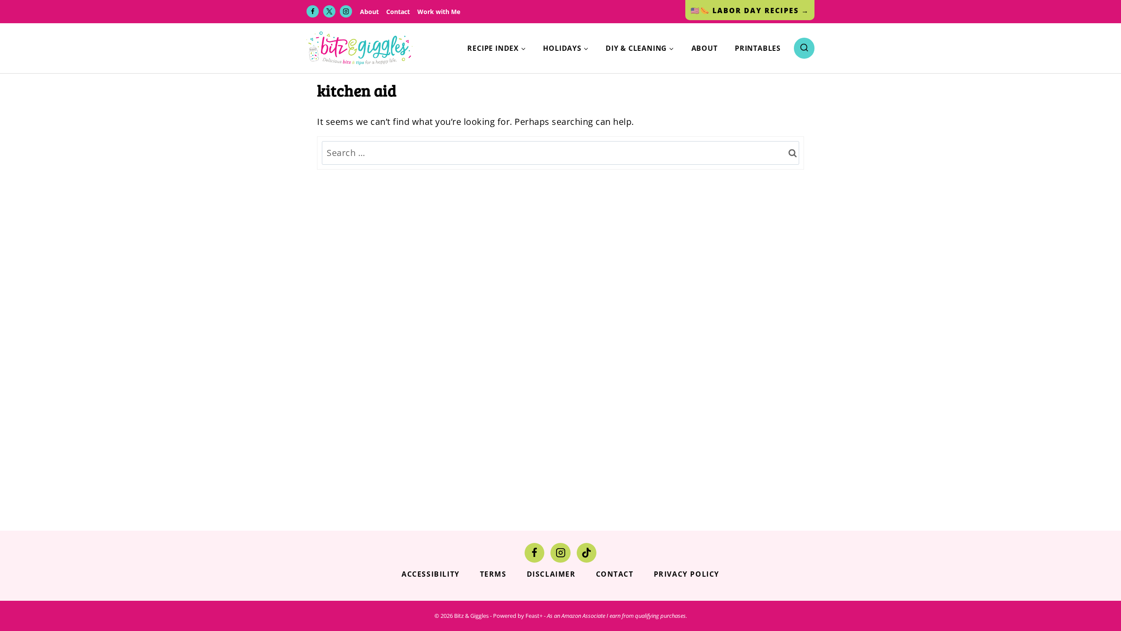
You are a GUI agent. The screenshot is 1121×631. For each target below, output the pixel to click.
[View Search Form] (804, 48)
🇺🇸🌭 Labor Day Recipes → (750, 10)
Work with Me (438, 11)
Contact (398, 11)
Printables (758, 48)
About (369, 11)
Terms (493, 574)
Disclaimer (551, 574)
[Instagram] (346, 11)
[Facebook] (313, 11)
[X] (329, 11)
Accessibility (431, 574)
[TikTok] (586, 553)
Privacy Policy (686, 574)
